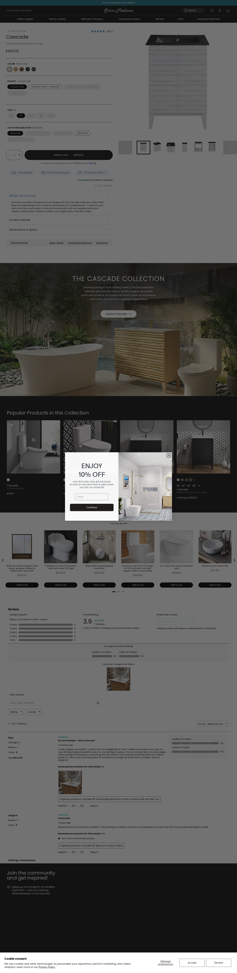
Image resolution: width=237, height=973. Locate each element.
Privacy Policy (47, 967)
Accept (192, 962)
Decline (218, 962)
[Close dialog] (169, 455)
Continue (91, 507)
